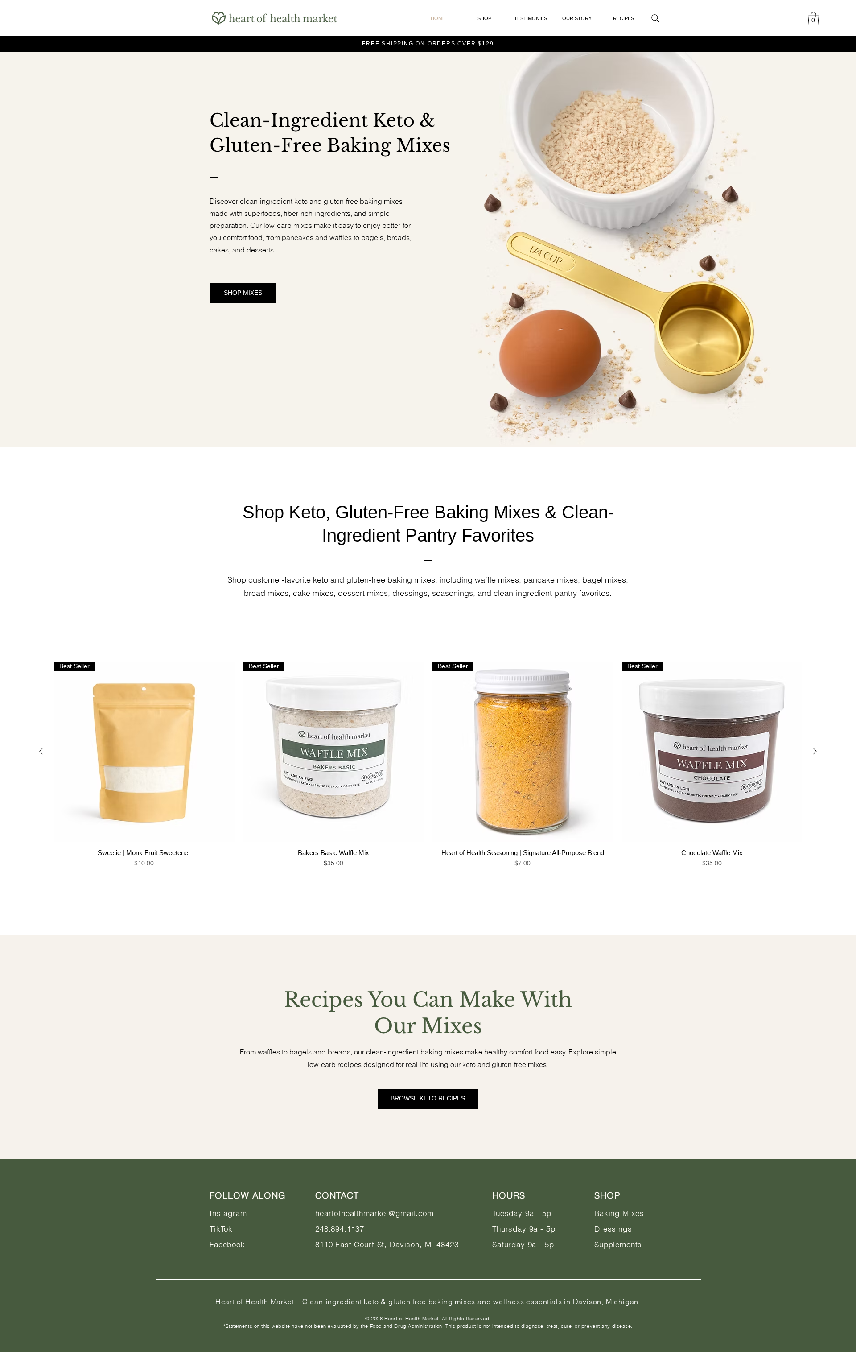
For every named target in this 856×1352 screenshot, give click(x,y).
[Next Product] (815, 751)
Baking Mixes (619, 1213)
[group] (428, 789)
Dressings (613, 1228)
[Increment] (222, 881)
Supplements (618, 1244)
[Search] (655, 18)
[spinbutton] (144, 881)
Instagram (228, 1213)
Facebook (227, 1244)
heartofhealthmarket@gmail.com (374, 1213)
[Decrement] (65, 881)
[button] (813, 18)
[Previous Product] (41, 751)
